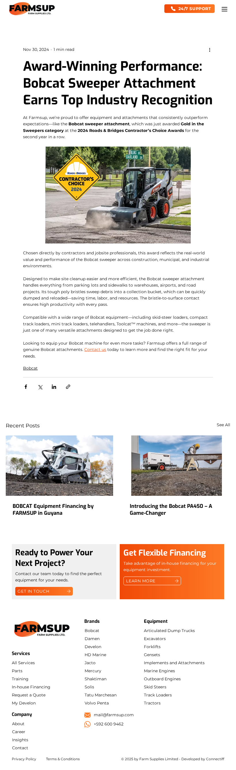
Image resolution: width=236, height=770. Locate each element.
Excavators (155, 638)
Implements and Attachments (174, 662)
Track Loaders (158, 695)
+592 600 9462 (108, 724)
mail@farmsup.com (114, 714)
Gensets (152, 654)
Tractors (152, 703)
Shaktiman (95, 678)
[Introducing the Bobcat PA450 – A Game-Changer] (176, 465)
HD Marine (95, 654)
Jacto (90, 662)
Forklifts (152, 646)
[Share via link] (68, 386)
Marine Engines (159, 670)
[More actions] (209, 49)
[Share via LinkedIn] (54, 386)
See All (223, 424)
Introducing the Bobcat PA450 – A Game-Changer (171, 509)
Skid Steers (155, 687)
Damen (92, 638)
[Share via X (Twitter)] (40, 386)
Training (20, 678)
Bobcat (30, 368)
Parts (17, 670)
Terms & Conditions (63, 759)
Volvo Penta (97, 703)
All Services (23, 662)
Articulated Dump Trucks (169, 630)
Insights (20, 739)
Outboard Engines (162, 678)
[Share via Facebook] (25, 386)
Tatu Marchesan (101, 695)
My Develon (24, 703)
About (18, 723)
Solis (89, 687)
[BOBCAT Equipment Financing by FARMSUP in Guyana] (59, 465)
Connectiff (215, 759)
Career (18, 731)
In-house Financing (31, 687)
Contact (20, 747)
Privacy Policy (24, 759)
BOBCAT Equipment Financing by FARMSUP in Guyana (53, 509)
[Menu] (224, 9)
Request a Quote (28, 695)
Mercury (93, 670)
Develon (93, 646)
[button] (189, 8)
